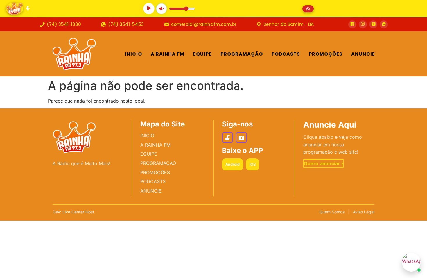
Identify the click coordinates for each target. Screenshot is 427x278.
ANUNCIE (151, 191)
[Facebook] (227, 137)
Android (232, 164)
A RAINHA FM (155, 145)
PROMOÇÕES (155, 172)
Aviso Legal (363, 211)
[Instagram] (241, 137)
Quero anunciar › (323, 163)
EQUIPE (148, 154)
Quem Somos (332, 211)
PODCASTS (153, 181)
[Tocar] (148, 8)
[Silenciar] (161, 8)
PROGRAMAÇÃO (158, 163)
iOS (253, 164)
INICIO (147, 135)
